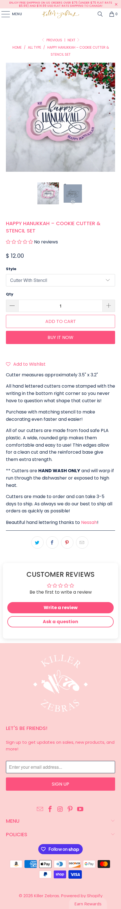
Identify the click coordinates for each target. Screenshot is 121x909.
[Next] (110, 118)
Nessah (89, 522)
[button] (19, 242)
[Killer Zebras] (60, 14)
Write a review (61, 607)
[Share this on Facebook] (52, 542)
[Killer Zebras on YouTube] (80, 809)
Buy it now (60, 337)
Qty (9, 294)
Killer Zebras (46, 896)
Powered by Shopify (81, 896)
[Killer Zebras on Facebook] (50, 809)
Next (72, 40)
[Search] (100, 14)
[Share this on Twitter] (37, 542)
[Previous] (10, 118)
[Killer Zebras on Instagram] (60, 809)
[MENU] (3, 14)
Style (11, 269)
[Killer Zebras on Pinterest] (70, 809)
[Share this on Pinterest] (67, 542)
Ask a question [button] (60, 621)
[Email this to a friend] (82, 542)
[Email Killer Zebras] (40, 809)
